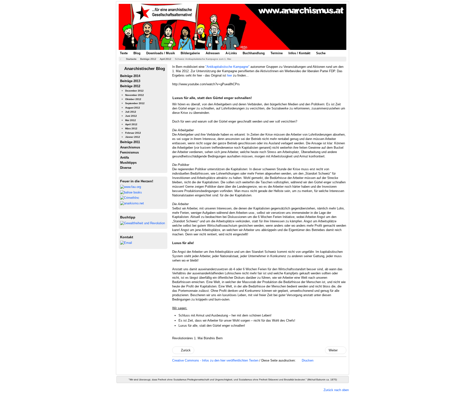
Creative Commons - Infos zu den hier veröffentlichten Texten (215, 360)
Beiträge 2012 (130, 86)
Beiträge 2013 (130, 81)
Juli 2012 (130, 111)
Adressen (213, 53)
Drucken (307, 360)
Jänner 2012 (132, 137)
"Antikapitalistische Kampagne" (227, 67)
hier (229, 75)
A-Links (231, 53)
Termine (277, 53)
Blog (136, 53)
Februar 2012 (133, 132)
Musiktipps (128, 162)
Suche (321, 53)
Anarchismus (130, 147)
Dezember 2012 (134, 90)
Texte (124, 53)
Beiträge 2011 (130, 142)
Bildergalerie (190, 53)
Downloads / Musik (160, 53)
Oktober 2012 (133, 99)
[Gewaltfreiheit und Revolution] (142, 223)
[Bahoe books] (131, 192)
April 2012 (131, 124)
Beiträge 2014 (130, 76)
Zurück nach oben (336, 390)
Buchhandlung (254, 53)
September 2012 (135, 103)
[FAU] (130, 187)
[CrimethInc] (129, 198)
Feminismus (129, 152)
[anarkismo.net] (132, 203)
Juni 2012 (131, 116)
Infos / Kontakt (299, 53)
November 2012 (134, 95)
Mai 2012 (130, 120)
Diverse (125, 168)
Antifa (124, 157)
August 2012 (132, 107)
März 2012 (131, 128)
